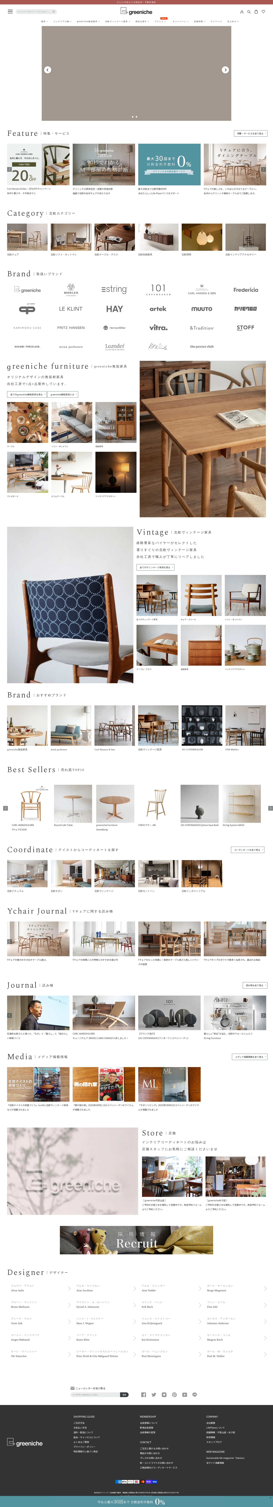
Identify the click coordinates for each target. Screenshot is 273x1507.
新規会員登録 (146, 1427)
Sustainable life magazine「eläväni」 (226, 1457)
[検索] (249, 11)
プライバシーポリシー (84, 1446)
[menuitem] (44, 21)
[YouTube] (184, 1394)
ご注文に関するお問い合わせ (154, 1448)
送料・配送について (83, 1432)
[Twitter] (154, 1394)
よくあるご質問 (81, 1442)
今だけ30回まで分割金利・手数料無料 (136, 2)
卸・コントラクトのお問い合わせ (156, 1462)
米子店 (231, 1432)
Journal (22, 985)
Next (263, 169)
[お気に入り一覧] (263, 11)
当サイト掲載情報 (215, 1462)
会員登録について (149, 1422)
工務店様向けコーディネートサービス (158, 1467)
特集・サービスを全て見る (250, 133)
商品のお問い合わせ (150, 1453)
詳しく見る (136, 94)
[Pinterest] (174, 1394)
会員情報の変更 (147, 1432)
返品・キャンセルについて (86, 1437)
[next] (225, 69)
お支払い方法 (80, 1427)
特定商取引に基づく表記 (85, 1451)
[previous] (47, 69)
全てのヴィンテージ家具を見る (155, 567)
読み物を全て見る (254, 985)
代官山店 (221, 1432)
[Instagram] (164, 1394)
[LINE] (195, 1394)
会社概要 (210, 1422)
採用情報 (210, 1437)
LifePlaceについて (215, 1427)
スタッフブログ (214, 1442)
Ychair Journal (37, 911)
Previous (9, 169)
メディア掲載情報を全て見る (249, 1056)
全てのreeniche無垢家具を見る (26, 394)
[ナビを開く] (10, 12)
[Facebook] (143, 1394)
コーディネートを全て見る (247, 849)
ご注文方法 (79, 1422)
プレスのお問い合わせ (151, 1457)
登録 (124, 1394)
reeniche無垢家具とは (62, 394)
